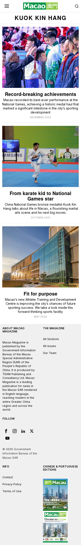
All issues (49, 346)
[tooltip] (6, 431)
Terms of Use (11, 491)
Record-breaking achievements (40, 94)
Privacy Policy (11, 484)
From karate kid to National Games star (40, 196)
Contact (7, 477)
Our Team (49, 353)
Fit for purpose (40, 293)
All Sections (51, 339)
